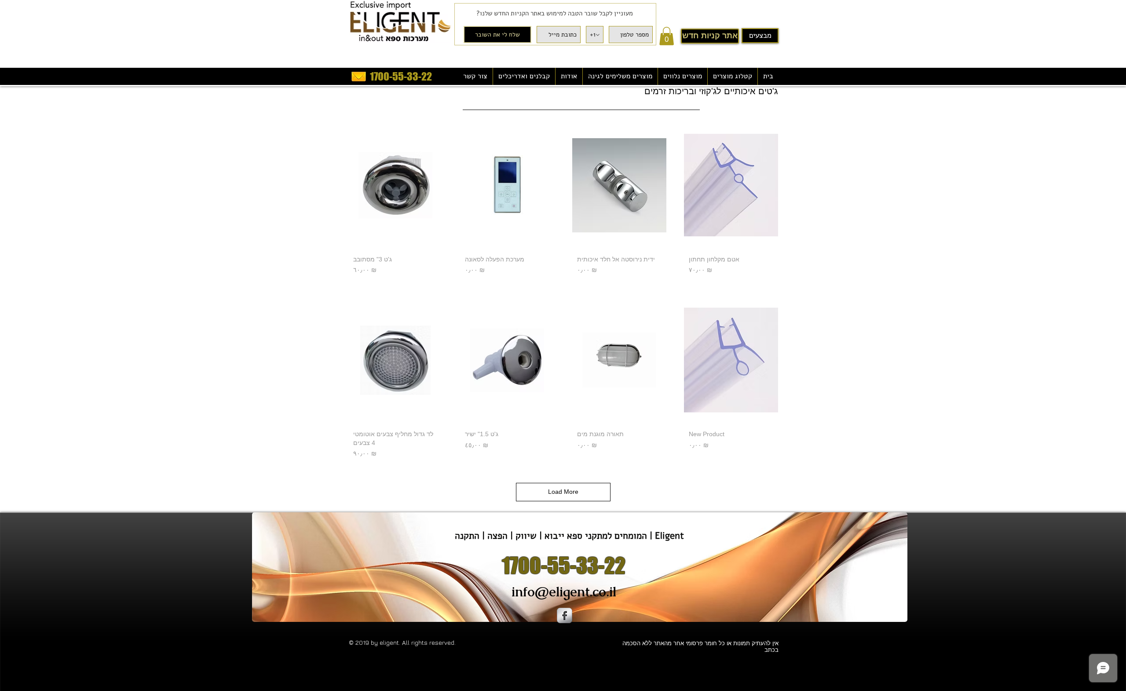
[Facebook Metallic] (564, 615)
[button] (666, 36)
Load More (563, 491)
